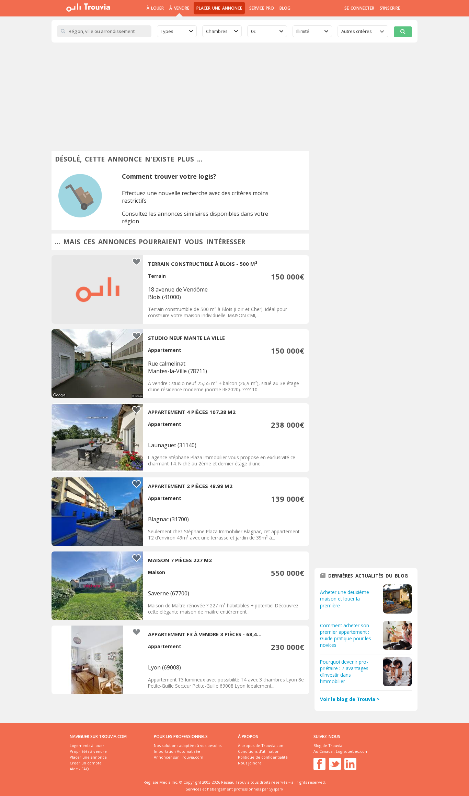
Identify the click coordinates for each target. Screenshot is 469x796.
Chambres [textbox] (217, 31)
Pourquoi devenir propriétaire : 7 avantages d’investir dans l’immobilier (344, 671)
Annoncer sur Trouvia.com (178, 757)
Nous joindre (250, 762)
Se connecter (359, 8)
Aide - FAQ (79, 768)
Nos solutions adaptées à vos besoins (187, 745)
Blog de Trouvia (327, 745)
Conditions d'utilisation (258, 751)
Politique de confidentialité (263, 757)
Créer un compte (86, 762)
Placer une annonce (219, 8)
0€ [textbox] (253, 31)
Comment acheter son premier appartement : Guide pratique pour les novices (345, 635)
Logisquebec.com (352, 751)
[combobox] (177, 31)
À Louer (155, 8)
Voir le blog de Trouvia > (349, 699)
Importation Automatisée (177, 751)
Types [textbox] (167, 31)
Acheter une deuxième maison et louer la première (344, 598)
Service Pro (261, 8)
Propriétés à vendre (88, 751)
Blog (284, 8)
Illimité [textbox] (302, 31)
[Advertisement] (234, 94)
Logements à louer (87, 745)
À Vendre (179, 8)
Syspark (276, 789)
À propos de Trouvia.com (261, 745)
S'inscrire (390, 8)
